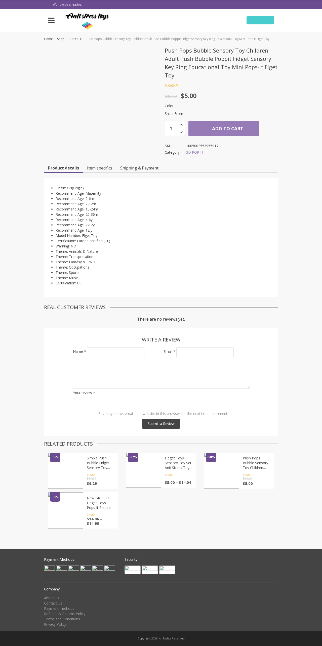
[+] (181, 124)
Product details (63, 168)
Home (48, 39)
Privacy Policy (55, 624)
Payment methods (59, 608)
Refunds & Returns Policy (64, 613)
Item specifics (99, 168)
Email (169, 351)
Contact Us (53, 603)
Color (169, 105)
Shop (60, 39)
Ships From (174, 113)
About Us (51, 597)
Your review (84, 392)
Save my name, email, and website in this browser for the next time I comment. (163, 413)
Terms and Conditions (62, 619)
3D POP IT (76, 39)
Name (79, 351)
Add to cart (227, 128)
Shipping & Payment (139, 168)
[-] (181, 132)
